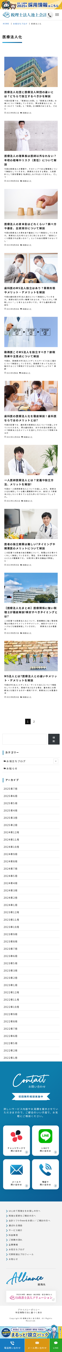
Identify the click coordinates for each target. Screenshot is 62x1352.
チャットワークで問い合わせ (16, 1149)
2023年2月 (11, 977)
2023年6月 (11, 956)
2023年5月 (11, 963)
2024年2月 (11, 897)
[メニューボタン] (56, 14)
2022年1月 (11, 1057)
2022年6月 (11, 1036)
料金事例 (13, 1234)
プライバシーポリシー (29, 1309)
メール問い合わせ (37, 1347)
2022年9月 (11, 1014)
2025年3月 (11, 817)
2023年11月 (11, 919)
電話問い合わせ (12, 1347)
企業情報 (13, 1244)
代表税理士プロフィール (21, 1254)
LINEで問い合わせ (45, 1149)
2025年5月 (11, 803)
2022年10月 (11, 1007)
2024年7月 (11, 868)
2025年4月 (11, 810)
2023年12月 (11, 912)
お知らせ (12, 768)
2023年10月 (11, 927)
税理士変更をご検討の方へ (22, 1215)
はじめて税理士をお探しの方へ (24, 1210)
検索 (54, 739)
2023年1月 (11, 985)
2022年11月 (11, 999)
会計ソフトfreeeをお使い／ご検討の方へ (29, 1220)
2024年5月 (11, 876)
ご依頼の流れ (15, 1239)
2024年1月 (11, 905)
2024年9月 (11, 854)
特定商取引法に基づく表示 (29, 1312)
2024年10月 (11, 847)
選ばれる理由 (15, 1225)
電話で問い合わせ (45, 1183)
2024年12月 (11, 832)
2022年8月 (11, 1021)
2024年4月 (11, 883)
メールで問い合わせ (16, 1183)
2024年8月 (11, 861)
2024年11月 (11, 839)
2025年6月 (11, 796)
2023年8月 (11, 941)
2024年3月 (11, 890)
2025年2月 (11, 825)
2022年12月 (11, 992)
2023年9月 (11, 934)
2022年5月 (11, 1043)
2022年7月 (11, 1028)
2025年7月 (11, 788)
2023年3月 (11, 970)
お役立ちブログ (16, 761)
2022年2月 (11, 1050)
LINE (56, 1347)
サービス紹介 (15, 1230)
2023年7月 (11, 948)
